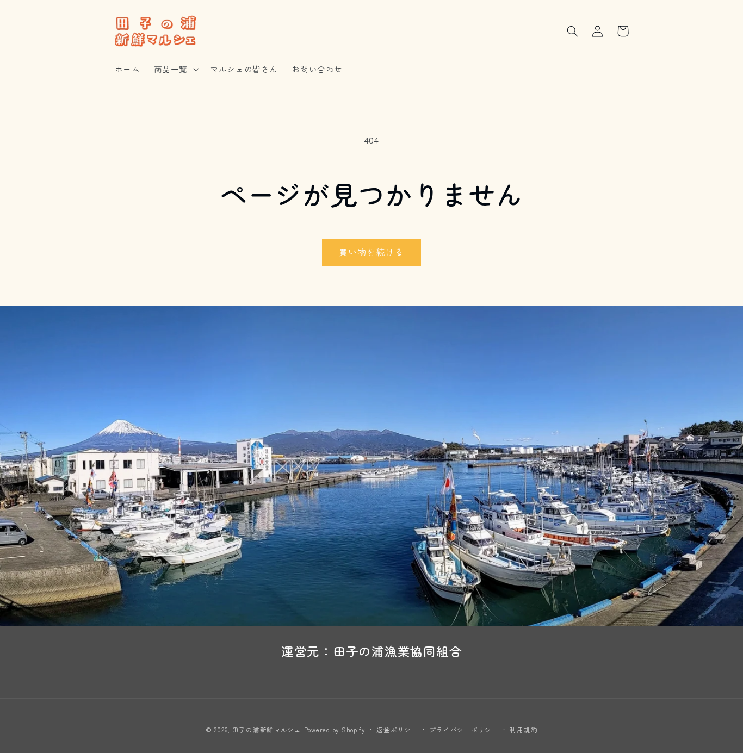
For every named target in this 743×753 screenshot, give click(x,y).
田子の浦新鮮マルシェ (266, 729)
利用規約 (523, 729)
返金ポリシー (397, 729)
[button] (175, 69)
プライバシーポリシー (463, 729)
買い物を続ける (371, 252)
